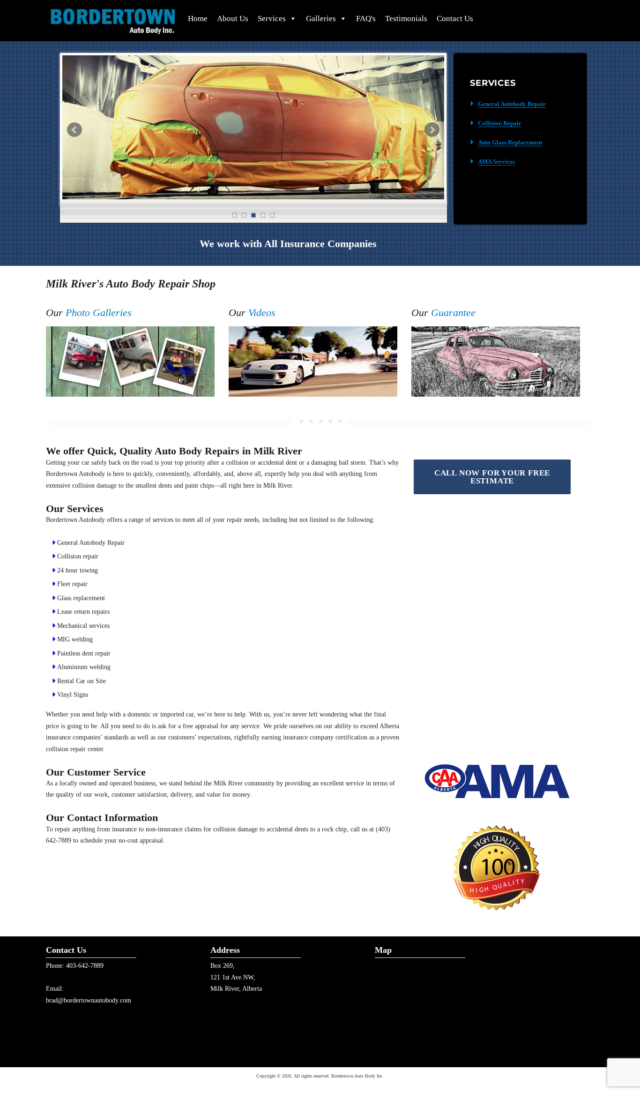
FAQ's (366, 18)
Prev (74, 129)
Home (198, 18)
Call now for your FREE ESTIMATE (492, 476)
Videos (261, 312)
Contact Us (455, 18)
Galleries (321, 18)
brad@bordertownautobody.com (88, 1000)
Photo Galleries (99, 312)
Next (431, 129)
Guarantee (453, 312)
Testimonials (406, 18)
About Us (232, 18)
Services (272, 18)
